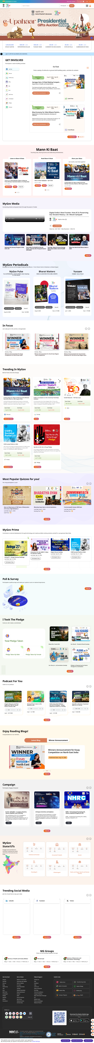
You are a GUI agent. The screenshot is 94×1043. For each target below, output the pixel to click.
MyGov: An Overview (21, 979)
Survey (36, 418)
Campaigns (5, 993)
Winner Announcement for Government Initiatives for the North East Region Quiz (16, 354)
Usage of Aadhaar (38, 993)
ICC (35, 997)
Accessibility (87, 1)
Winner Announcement (58, 740)
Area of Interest (20, 997)
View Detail (68, 188)
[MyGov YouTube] (17, 1013)
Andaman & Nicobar (34, 854)
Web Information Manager (40, 995)
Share (59, 93)
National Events (20, 1000)
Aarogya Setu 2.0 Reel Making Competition (46, 82)
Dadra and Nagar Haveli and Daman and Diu (79, 872)
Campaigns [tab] (11, 98)
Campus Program (63, 994)
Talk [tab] (9, 86)
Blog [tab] (10, 81)
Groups (4, 979)
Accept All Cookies (88, 1040)
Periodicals (5, 1000)
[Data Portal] (82, 1034)
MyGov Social (37, 999)
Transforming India (81, 981)
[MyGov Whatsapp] (6, 1016)
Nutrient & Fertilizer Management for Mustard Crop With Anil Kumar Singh (35, 705)
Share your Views (9, 418)
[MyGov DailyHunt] (10, 1016)
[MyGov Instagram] (13, 1013)
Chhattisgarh (56, 872)
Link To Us (36, 986)
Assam (80, 855)
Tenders (19, 988)
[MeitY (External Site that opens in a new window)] (60, 1034)
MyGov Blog (62, 990)
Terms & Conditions (38, 992)
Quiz (4, 990)
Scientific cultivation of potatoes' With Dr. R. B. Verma (13, 704)
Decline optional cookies (77, 1040)
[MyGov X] (6, 1013)
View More (72, 137)
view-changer (88, 68)
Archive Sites (20, 1002)
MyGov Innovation (62, 985)
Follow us (89, 1)
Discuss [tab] (10, 73)
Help (35, 984)
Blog (4, 984)
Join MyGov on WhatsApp (78, 53)
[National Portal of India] (75, 1034)
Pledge (4, 995)
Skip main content (71, 1)
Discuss (4, 983)
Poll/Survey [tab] (11, 77)
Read (15, 186)
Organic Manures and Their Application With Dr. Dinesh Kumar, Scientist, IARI (57, 705)
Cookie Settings (36, 1041)
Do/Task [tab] (10, 69)
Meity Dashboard (21, 992)
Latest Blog (35, 740)
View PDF (38, 185)
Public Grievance (38, 988)
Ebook (44, 185)
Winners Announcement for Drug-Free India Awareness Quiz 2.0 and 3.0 (76, 354)
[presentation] (5, 24)
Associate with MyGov (22, 981)
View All (81, 137)
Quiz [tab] (9, 90)
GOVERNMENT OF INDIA (11, 1)
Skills (18, 995)
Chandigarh (34, 872)
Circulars (19, 984)
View (9, 822)
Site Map (36, 990)
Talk (3, 988)
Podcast (4, 997)
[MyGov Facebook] (10, 1013)
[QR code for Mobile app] (59, 1017)
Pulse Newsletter (21, 986)
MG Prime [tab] (11, 94)
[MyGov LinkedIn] (20, 1013)
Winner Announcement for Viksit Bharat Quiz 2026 (45, 355)
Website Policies (38, 1002)
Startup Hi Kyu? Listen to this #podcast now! (79, 704)
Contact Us (36, 979)
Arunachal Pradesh (57, 855)
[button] (15, 192)
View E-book (18, 308)
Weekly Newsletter (21, 990)
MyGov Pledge (80, 986)
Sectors (18, 993)
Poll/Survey (5, 986)
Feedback (36, 983)
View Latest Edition (9, 308)
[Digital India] (68, 1034)
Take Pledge (37, 466)
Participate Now (8, 466)
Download (57, 225)
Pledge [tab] (10, 103)
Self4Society (79, 990)
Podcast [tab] (10, 107)
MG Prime (5, 992)
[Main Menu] (87, 5)
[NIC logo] (14, 1031)
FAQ (35, 981)
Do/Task (4, 981)
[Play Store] (84, 1020)
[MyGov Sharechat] (17, 1016)
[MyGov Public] (13, 1016)
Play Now (67, 418)
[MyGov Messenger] (24, 1013)
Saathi (81, 994)
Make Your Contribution (39, 93)
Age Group (19, 999)
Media (4, 999)
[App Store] (74, 1020)
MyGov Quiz (62, 982)
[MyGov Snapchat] (20, 1016)
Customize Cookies (66, 1040)
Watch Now (8, 186)
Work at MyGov (20, 983)
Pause (91, 38)
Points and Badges (38, 1000)
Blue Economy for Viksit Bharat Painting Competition (46, 112)
